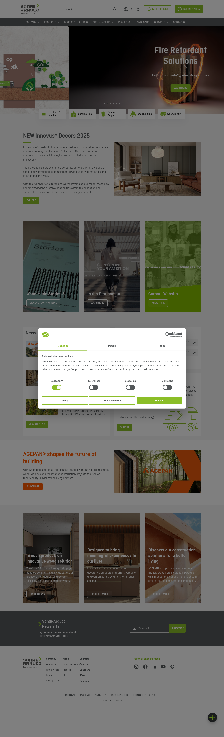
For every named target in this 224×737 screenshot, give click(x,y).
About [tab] (161, 345)
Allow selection (112, 400)
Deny (65, 400)
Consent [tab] (63, 345)
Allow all (159, 400)
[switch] (93, 387)
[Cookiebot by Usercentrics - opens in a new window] (167, 334)
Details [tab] (112, 345)
